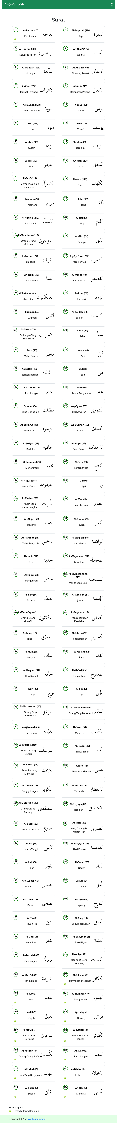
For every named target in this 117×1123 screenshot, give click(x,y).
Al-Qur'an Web (14, 4)
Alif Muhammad (37, 1119)
